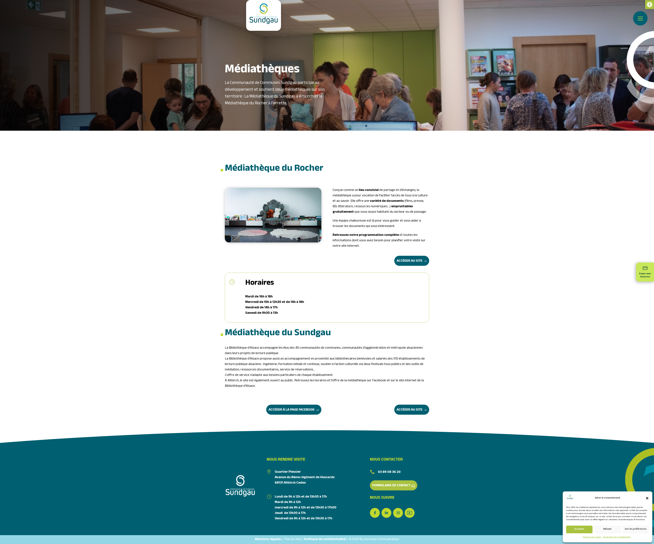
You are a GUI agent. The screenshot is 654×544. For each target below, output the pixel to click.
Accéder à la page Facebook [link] (292, 410)
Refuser (607, 529)
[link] (649, 4)
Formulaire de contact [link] (391, 486)
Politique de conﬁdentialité (325, 539)
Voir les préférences (636, 529)
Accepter (579, 529)
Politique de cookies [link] (592, 537)
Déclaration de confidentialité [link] (616, 537)
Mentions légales (268, 539)
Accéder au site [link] (409, 261)
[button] (647, 498)
